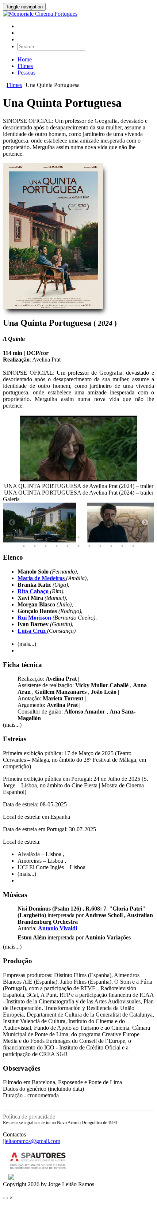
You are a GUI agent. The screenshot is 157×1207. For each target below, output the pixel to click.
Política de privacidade (29, 1116)
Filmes (25, 66)
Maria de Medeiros (42, 578)
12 (133, 537)
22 (111, 546)
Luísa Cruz (32, 631)
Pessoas (26, 72)
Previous (12, 522)
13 (144, 537)
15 (34, 546)
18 (67, 546)
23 (122, 546)
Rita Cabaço (34, 591)
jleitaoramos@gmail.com (31, 1141)
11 (122, 537)
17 (56, 546)
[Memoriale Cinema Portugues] (40, 14)
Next (145, 522)
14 (23, 546)
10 (111, 537)
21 (100, 546)
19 (78, 546)
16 (45, 546)
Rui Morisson (35, 617)
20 (89, 546)
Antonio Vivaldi (57, 928)
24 (133, 546)
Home (25, 59)
